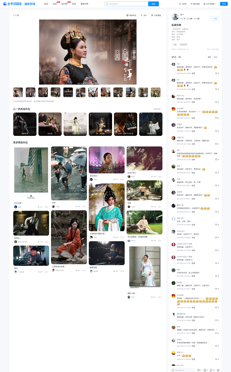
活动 (55, 3)
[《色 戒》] (50, 124)
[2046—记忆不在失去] (125, 124)
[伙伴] (69, 173)
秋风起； (17, 238)
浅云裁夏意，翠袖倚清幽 (137, 236)
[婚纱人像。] (144, 267)
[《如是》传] (75, 124)
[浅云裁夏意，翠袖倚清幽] (144, 222)
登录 (224, 4)
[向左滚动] (16, 92)
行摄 (178, 179)
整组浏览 (132, 15)
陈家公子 (180, 352)
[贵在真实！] (107, 159)
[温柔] (144, 190)
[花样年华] (25, 124)
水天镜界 (180, 108)
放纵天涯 (180, 218)
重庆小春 (180, 205)
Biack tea (180, 95)
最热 (215, 57)
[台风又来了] (144, 158)
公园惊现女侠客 (58, 266)
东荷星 (179, 124)
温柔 (129, 203)
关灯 (145, 15)
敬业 (16, 268)
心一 (182, 14)
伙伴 (54, 202)
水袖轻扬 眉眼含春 (97, 233)
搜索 (153, 4)
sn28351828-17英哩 (184, 244)
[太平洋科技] (12, 4)
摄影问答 (84, 3)
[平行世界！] (31, 173)
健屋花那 (93, 267)
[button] (28, 52)
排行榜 (64, 3)
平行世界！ (18, 203)
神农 (178, 326)
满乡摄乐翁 (181, 314)
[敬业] (31, 256)
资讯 (74, 3)
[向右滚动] (159, 92)
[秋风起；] (31, 223)
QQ (178, 64)
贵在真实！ (94, 175)
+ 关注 (215, 18)
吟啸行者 (180, 137)
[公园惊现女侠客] (69, 237)
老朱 (178, 166)
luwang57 (181, 231)
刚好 (178, 269)
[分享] (218, 370)
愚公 (178, 150)
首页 (46, 3)
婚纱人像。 (132, 293)
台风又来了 (132, 172)
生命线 (179, 282)
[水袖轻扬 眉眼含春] (107, 207)
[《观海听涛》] (150, 124)
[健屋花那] (107, 253)
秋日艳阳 (180, 365)
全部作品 (157, 109)
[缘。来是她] (100, 124)
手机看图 (157, 15)
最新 (209, 57)
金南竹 (179, 339)
